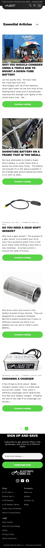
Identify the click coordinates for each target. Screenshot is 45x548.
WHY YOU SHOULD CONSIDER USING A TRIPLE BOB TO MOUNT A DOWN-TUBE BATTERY (22, 69)
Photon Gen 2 (8, 496)
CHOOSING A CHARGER (18, 378)
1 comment (25, 375)
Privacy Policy (8, 534)
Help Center (7, 522)
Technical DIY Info (11, 222)
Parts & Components (11, 513)
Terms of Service (9, 538)
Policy (4, 530)
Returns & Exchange (11, 526)
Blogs (26, 504)
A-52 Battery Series (10, 504)
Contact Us (29, 500)
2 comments (26, 222)
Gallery (27, 496)
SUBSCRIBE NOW (22, 465)
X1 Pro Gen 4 (7, 492)
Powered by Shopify (33, 545)
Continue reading (22, 104)
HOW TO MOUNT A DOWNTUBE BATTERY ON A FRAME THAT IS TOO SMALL (21, 151)
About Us (28, 492)
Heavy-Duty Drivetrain (12, 508)
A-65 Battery (7, 500)
